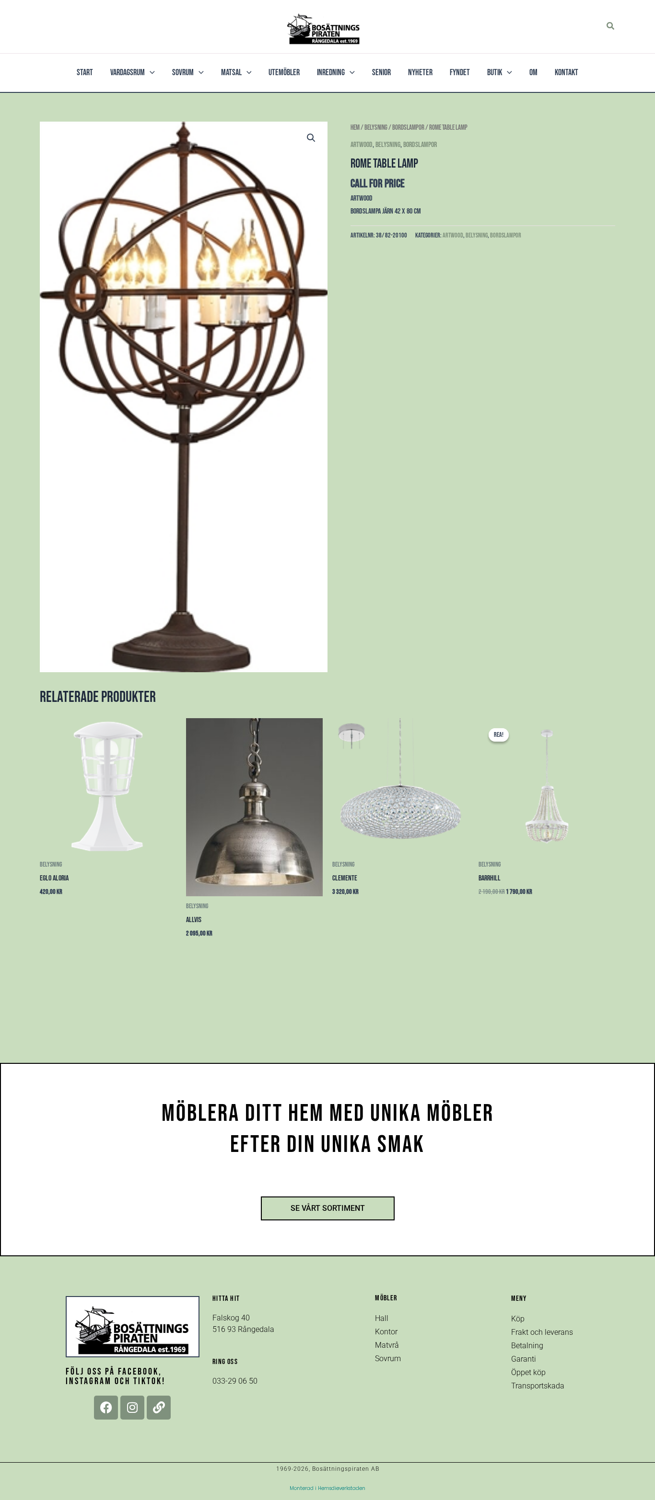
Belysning (375, 128)
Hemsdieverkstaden (341, 1488)
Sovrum (388, 1358)
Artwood (362, 144)
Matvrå (387, 1345)
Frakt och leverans (542, 1332)
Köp (518, 1318)
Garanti (523, 1359)
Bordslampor (408, 128)
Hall (381, 1318)
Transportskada (537, 1385)
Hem (355, 128)
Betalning (527, 1345)
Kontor (386, 1331)
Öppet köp (528, 1372)
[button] (611, 26)
